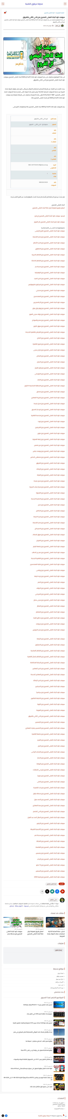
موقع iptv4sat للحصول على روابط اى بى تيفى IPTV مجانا (36, 1050)
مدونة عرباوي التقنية (34, 4)
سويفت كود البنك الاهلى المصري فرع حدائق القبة (49, 618)
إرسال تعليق (58, 950)
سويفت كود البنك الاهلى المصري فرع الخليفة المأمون (48, 698)
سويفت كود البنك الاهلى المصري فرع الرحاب (51, 859)
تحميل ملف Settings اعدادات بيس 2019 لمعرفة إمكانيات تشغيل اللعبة (32, 1023)
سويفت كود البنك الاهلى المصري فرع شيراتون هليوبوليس (46, 284)
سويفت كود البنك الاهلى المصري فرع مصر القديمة (49, 236)
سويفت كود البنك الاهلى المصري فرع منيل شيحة (49, 403)
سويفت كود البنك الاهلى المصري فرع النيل (51, 746)
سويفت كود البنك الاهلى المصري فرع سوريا (51, 775)
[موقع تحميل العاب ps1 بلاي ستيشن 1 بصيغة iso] (59, 1041)
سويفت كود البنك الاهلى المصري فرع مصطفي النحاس (47, 457)
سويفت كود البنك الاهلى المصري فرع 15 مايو (50, 865)
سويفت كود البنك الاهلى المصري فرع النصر (51, 582)
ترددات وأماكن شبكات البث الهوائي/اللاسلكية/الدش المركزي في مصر (32, 1032)
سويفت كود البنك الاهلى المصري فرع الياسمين (50, 722)
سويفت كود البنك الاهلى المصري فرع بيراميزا (50, 692)
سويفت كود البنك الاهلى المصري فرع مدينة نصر (49, 835)
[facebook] (6, 1115)
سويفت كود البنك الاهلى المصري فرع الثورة (51, 704)
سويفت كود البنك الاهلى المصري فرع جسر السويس (49, 629)
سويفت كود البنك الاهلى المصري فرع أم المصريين (49, 302)
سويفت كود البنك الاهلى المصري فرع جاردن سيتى (49, 350)
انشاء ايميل (60, 973)
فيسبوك (26, 906)
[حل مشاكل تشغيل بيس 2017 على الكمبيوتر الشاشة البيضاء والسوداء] (59, 1059)
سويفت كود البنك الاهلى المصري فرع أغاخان (51, 338)
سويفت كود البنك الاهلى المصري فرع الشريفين (50, 427)
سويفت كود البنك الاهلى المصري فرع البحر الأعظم (49, 242)
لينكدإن (12, 906)
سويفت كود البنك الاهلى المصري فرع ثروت (51, 421)
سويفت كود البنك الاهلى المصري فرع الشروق (50, 463)
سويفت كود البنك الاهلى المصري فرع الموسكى (50, 373)
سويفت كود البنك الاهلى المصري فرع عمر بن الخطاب (48, 552)
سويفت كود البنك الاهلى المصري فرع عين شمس (49, 445)
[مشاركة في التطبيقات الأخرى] (42, 891)
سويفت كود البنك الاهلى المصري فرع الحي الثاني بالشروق (46, 716)
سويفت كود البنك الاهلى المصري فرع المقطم (50, 612)
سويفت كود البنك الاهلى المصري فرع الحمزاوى (50, 644)
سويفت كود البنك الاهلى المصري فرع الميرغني (50, 594)
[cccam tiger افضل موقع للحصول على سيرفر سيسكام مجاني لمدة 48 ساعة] (59, 1068)
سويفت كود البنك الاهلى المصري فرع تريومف (50, 623)
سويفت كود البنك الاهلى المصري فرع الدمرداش (50, 528)
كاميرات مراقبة (59, 982)
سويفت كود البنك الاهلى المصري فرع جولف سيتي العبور (47, 314)
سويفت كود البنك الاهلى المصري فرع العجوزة (50, 492)
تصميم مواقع (60, 976)
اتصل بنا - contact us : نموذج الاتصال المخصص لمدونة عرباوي (58, 1104)
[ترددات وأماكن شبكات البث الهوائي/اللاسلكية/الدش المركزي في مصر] (59, 1032)
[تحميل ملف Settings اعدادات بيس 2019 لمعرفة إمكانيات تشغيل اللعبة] (59, 1023)
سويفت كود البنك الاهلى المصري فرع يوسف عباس (49, 451)
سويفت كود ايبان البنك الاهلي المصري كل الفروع (49, 221)
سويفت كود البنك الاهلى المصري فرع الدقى (51, 781)
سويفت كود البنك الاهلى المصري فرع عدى (51, 504)
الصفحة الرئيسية (60, 13)
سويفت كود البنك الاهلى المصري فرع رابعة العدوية (49, 439)
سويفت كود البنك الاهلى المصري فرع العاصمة (50, 847)
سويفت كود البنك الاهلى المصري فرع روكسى (50, 570)
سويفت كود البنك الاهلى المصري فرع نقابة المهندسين (47, 564)
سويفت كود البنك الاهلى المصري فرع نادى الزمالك (49, 680)
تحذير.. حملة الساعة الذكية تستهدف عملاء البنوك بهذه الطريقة (56, 933)
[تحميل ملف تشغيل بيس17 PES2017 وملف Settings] (59, 1004)
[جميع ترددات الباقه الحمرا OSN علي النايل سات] (59, 1013)
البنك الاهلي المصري (49, 13)
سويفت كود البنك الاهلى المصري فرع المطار (51, 606)
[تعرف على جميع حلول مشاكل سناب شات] (59, 1086)
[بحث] (3, 4)
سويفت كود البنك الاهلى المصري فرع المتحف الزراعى (48, 751)
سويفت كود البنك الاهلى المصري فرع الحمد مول (49, 799)
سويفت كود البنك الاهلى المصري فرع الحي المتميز (49, 811)
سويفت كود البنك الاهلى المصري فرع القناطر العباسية (48, 650)
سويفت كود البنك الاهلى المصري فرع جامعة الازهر (49, 546)
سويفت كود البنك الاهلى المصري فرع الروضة (51, 763)
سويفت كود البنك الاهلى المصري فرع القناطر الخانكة (48, 260)
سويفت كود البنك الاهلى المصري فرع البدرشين (50, 686)
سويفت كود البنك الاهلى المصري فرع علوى (51, 433)
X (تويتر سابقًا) (19, 906)
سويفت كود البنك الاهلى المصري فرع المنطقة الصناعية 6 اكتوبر (44, 385)
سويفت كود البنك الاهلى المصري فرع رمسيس (50, 853)
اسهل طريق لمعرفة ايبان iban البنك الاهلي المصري (48, 207)
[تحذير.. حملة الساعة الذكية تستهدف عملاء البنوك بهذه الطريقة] (55, 922)
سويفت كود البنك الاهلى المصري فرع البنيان (51, 361)
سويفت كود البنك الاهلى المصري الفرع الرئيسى (50, 230)
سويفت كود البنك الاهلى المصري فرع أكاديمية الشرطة (47, 829)
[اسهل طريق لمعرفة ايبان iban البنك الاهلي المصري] (34, 922)
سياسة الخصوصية (59, 1108)
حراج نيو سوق (59, 979)
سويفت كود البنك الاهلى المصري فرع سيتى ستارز (49, 600)
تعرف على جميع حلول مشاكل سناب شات (41, 1087)
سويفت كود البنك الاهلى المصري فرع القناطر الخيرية (48, 254)
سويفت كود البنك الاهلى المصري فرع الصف (51, 379)
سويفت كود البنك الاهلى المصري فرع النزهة (51, 638)
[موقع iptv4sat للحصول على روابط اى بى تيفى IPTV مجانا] (59, 1050)
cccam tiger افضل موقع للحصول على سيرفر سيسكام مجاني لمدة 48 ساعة (31, 1068)
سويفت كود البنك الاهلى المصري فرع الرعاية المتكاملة (47, 662)
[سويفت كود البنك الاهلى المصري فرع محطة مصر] (12, 922)
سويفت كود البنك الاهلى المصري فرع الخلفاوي (50, 248)
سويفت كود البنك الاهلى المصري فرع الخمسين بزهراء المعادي (45, 728)
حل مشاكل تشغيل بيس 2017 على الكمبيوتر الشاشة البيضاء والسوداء (33, 1059)
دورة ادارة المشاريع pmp (57, 988)
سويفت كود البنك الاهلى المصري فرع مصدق (51, 391)
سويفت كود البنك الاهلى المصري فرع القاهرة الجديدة (48, 558)
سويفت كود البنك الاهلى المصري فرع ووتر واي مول (48, 308)
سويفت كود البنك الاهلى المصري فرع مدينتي (50, 290)
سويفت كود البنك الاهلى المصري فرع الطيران (50, 540)
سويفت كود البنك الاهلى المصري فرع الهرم (51, 740)
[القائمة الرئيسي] (65, 4)
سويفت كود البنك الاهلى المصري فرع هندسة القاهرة (48, 415)
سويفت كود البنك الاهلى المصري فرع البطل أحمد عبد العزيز (46, 817)
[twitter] (3, 1115)
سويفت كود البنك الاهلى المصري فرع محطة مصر (14, 932)
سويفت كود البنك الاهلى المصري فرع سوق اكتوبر (49, 326)
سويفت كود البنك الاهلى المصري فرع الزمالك (50, 469)
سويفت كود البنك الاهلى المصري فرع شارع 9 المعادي (48, 397)
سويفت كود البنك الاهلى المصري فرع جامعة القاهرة (48, 734)
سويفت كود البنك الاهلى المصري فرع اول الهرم (50, 367)
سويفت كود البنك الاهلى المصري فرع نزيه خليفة (49, 576)
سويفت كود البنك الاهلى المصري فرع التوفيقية (50, 272)
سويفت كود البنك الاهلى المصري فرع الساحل (51, 356)
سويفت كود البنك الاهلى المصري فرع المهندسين (49, 296)
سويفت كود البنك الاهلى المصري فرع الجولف (50, 588)
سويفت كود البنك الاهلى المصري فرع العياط (51, 475)
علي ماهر (57, 26)
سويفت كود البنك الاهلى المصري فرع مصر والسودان (48, 320)
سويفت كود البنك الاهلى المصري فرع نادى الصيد (49, 278)
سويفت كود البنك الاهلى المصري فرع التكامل (50, 510)
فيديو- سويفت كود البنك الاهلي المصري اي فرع (50, 216)
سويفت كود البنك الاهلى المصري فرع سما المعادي (49, 805)
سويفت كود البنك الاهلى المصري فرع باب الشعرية (49, 787)
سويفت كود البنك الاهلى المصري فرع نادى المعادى (49, 668)
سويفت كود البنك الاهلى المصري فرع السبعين (50, 871)
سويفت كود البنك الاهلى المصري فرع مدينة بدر (50, 266)
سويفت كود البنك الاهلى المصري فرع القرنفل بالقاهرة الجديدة (45, 332)
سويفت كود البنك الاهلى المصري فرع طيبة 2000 (49, 877)
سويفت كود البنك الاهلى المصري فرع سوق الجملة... (48, 534)
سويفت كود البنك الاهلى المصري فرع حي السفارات (49, 769)
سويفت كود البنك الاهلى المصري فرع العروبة (50, 710)
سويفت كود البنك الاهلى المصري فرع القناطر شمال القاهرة (46, 656)
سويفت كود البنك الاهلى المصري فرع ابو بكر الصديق (48, 409)
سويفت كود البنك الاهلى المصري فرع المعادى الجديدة (48, 674)
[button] (57, 891)
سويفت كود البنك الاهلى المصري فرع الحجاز (51, 757)
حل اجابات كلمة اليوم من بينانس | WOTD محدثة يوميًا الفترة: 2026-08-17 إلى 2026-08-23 (27, 1078)
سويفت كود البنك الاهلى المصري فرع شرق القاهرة (49, 344)
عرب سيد (60, 985)
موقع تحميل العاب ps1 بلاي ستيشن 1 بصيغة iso (39, 1041)
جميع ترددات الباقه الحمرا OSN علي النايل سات (39, 1014)
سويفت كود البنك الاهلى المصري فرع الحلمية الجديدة (48, 498)
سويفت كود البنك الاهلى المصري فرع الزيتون (51, 823)
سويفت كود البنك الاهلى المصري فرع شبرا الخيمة (49, 516)
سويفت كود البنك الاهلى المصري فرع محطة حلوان (49, 793)
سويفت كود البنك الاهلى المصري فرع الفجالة (50, 841)
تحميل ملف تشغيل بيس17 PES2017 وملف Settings (37, 1005)
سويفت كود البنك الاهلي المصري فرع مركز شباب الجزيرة (47, 487)
